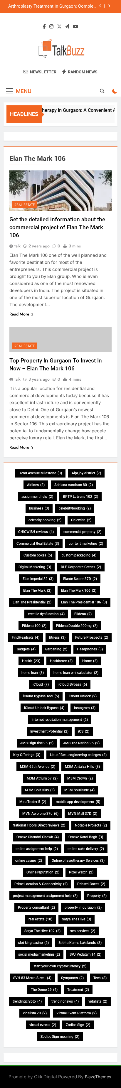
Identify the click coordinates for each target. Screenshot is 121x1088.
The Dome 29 (44, 990)
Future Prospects (91, 637)
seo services (82, 931)
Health (31, 661)
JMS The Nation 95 (81, 743)
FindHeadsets (25, 637)
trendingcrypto (27, 1001)
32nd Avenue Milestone (40, 473)
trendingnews (65, 1001)
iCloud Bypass (72, 684)
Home (90, 661)
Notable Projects (91, 825)
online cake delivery (86, 849)
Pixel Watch (81, 872)
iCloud (41, 684)
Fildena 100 (34, 626)
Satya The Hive (76, 919)
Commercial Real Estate (37, 544)
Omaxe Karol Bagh (85, 837)
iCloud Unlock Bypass (44, 708)
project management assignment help (45, 896)
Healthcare (61, 661)
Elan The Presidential (32, 602)
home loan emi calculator (75, 673)
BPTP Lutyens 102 (80, 497)
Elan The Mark (37, 590)
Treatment (78, 990)
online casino (28, 860)
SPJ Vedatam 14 (85, 954)
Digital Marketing (35, 567)
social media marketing (39, 954)
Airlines (36, 485)
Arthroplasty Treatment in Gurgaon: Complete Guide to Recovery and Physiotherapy (52, 6)
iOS (83, 731)
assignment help (37, 497)
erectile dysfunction (46, 614)
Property (97, 896)
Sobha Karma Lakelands (80, 943)
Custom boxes (37, 555)
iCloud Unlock (83, 696)
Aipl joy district (86, 473)
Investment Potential (49, 731)
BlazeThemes (98, 1076)
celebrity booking (44, 520)
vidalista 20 (35, 1013)
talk (17, 246)
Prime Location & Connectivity (41, 884)
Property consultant (36, 907)
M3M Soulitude (79, 790)
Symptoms (72, 978)
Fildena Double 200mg (77, 626)
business (39, 508)
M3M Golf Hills (40, 790)
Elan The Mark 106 (78, 590)
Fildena (83, 614)
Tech (100, 978)
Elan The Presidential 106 (84, 602)
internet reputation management (60, 720)
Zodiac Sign (78, 1025)
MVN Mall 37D (82, 814)
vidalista (97, 1001)
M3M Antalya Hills (82, 767)
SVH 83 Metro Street (32, 978)
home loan (32, 673)
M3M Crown (80, 778)
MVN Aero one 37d (40, 814)
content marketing (86, 544)
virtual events (42, 1025)
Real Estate (24, 205)
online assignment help (37, 849)
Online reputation (42, 872)
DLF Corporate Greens (81, 567)
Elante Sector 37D (80, 579)
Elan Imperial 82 (38, 579)
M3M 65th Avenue (37, 767)
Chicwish (81, 520)
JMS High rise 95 (36, 743)
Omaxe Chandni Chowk (37, 837)
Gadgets (26, 649)
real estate (40, 919)
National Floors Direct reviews (39, 825)
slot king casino (33, 943)
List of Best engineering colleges (78, 755)
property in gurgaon (83, 907)
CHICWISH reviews (36, 532)
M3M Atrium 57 (42, 778)
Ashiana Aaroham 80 (73, 485)
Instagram (84, 708)
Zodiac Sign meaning (60, 1037)
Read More (19, 314)
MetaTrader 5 (32, 802)
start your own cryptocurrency (59, 966)
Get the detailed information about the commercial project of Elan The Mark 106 (57, 227)
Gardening (56, 649)
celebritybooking (75, 508)
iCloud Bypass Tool (41, 696)
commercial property (82, 532)
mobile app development (78, 802)
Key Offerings (26, 755)
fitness (57, 637)
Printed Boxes (91, 884)
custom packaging (79, 555)
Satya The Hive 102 (42, 931)
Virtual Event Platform (76, 1013)
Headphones (90, 649)
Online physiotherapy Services (78, 860)
